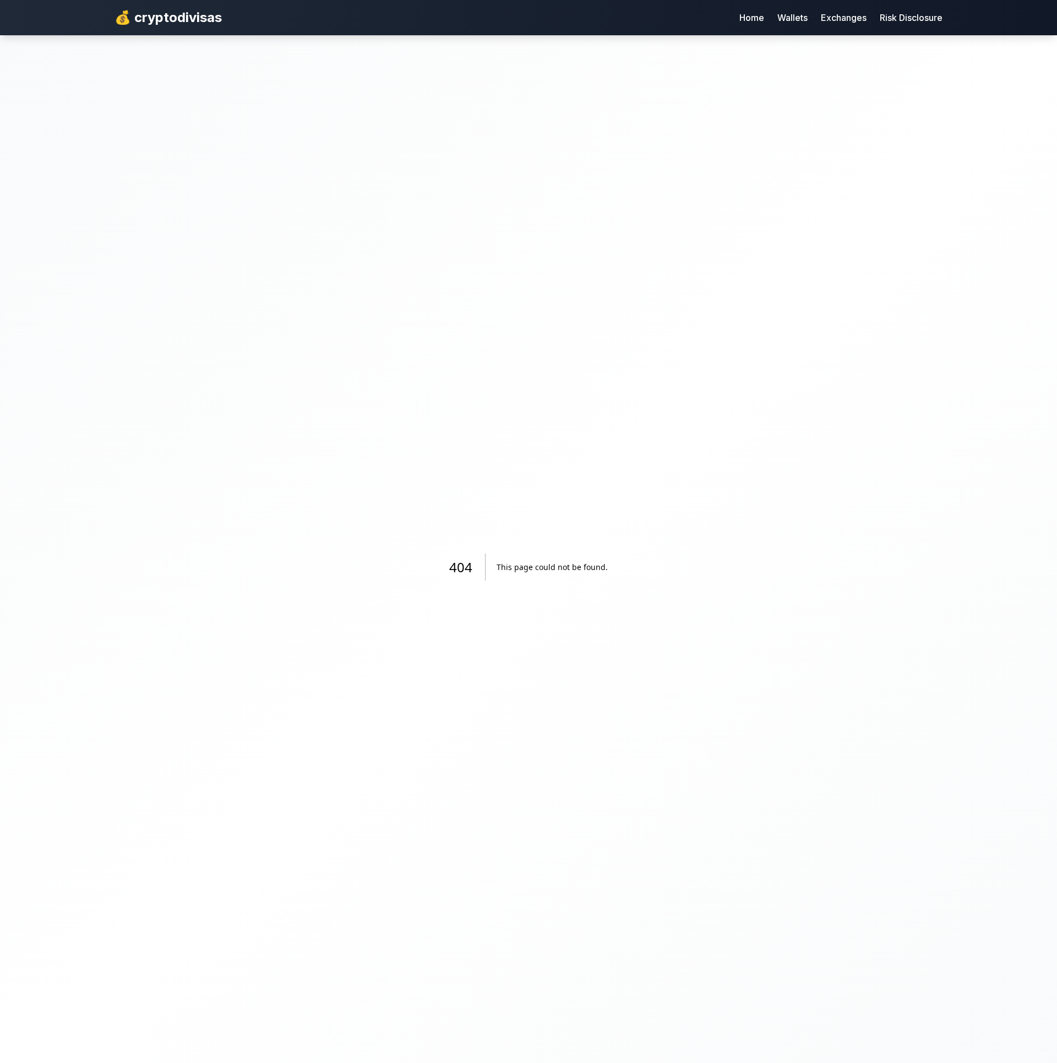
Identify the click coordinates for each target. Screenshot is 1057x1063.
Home (751, 17)
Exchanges (844, 17)
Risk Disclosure (911, 17)
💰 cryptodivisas (168, 17)
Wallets (792, 17)
